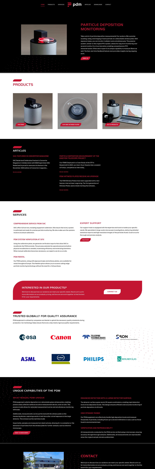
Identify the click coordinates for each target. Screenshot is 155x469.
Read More (17, 172)
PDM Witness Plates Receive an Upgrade (78, 176)
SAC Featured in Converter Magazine (31, 156)
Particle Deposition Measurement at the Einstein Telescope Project (79, 157)
